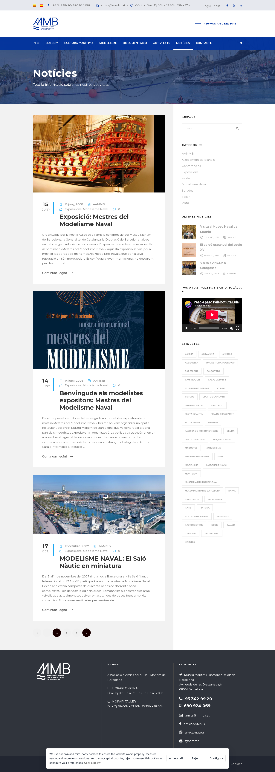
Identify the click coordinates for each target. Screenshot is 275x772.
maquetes (191, 448)
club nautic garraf (197, 388)
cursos (189, 396)
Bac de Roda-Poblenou (220, 362)
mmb (220, 456)
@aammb (192, 741)
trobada (190, 533)
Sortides (187, 190)
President (223, 516)
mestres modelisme (197, 456)
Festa (186, 178)
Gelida (230, 431)
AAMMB (99, 204)
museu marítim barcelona (201, 482)
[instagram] (241, 6)
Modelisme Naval (95, 209)
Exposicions (73, 209)
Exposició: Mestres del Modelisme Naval (94, 220)
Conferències (191, 166)
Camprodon (192, 379)
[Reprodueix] (187, 328)
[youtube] (234, 6)
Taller (186, 196)
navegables (192, 499)
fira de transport (222, 414)
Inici (36, 43)
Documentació (135, 43)
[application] (212, 315)
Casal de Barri (217, 379)
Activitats (161, 43)
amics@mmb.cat (113, 5)
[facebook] (227, 6)
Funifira (213, 422)
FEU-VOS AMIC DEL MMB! (220, 23)
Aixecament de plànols (198, 159)
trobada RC (211, 533)
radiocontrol (194, 525)
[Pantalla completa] (237, 328)
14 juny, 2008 (74, 380)
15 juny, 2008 (74, 204)
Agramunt (207, 354)
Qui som (51, 43)
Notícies (183, 43)
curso (221, 388)
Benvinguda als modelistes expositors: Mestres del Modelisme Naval (101, 400)
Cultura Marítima (78, 43)
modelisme (191, 465)
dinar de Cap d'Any (214, 396)
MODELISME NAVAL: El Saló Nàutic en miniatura (102, 562)
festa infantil (194, 414)
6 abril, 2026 (211, 255)
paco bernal (215, 499)
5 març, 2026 (211, 273)
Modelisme (108, 43)
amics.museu (194, 732)
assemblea (191, 362)
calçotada (213, 371)
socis (214, 525)
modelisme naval (216, 465)
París (188, 507)
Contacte (204, 43)
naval (232, 490)
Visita (185, 203)
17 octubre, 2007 (77, 546)
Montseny (191, 473)
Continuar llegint (54, 273)
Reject (196, 758)
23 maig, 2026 (211, 237)
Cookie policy (92, 762)
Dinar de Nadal (194, 405)
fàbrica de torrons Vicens (201, 431)
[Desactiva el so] (231, 328)
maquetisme (213, 448)
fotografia (192, 422)
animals (227, 354)
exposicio (217, 405)
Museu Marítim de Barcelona (202, 490)
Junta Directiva (195, 439)
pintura (205, 507)
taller (231, 525)
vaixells (190, 542)
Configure (216, 758)
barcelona (191, 371)
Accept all (176, 758)
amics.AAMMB (194, 724)
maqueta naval (222, 439)
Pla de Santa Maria (196, 516)
